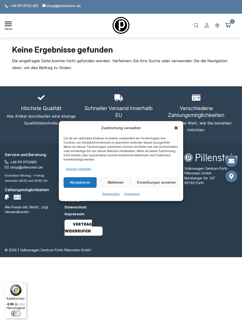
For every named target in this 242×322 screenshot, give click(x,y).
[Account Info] (207, 25)
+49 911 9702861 (23, 162)
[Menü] (24, 285)
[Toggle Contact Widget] (231, 161)
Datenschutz (111, 193)
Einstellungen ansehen (156, 182)
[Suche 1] (196, 25)
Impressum (132, 193)
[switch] (16, 313)
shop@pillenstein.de (26, 167)
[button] (176, 128)
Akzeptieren (80, 182)
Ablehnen (116, 182)
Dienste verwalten (78, 169)
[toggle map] (231, 176)
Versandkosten (17, 212)
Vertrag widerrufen (78, 227)
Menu (9, 29)
